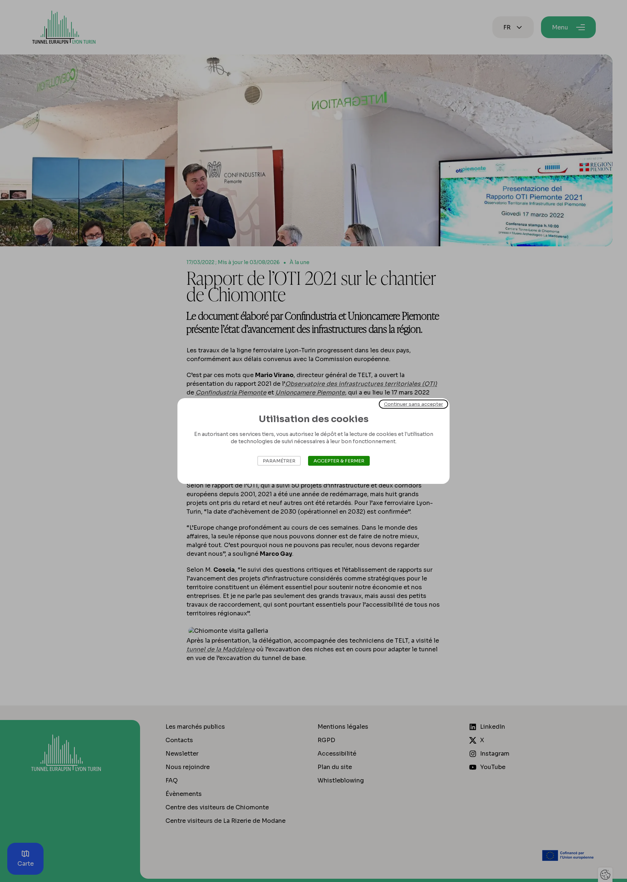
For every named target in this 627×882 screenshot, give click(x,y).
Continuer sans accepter (413, 404)
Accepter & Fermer (339, 461)
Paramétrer (279, 461)
